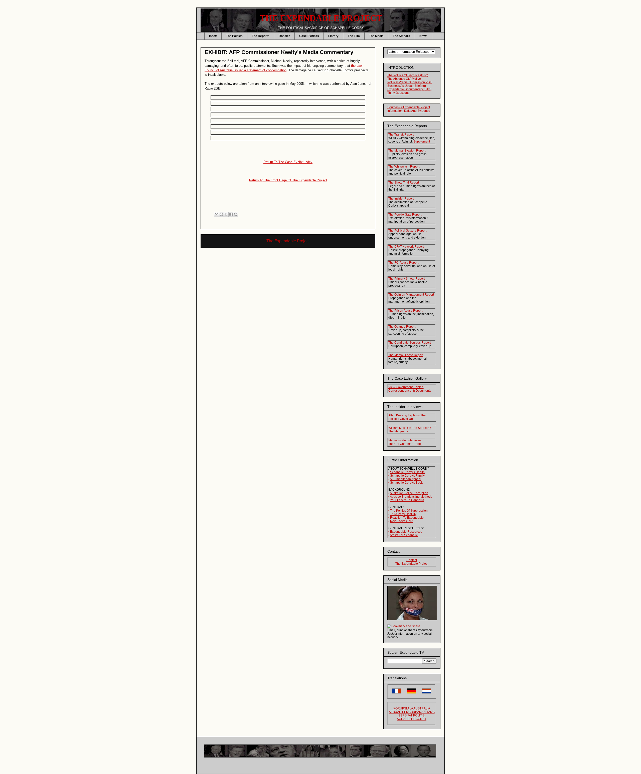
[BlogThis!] (221, 214)
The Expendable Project (287, 241)
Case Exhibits (309, 36)
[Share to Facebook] (230, 214)
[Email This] (216, 214)
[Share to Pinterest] (235, 214)
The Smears (401, 36)
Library (333, 36)
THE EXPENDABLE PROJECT (321, 18)
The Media (376, 36)
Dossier (284, 36)
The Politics (234, 36)
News (423, 36)
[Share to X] (226, 214)
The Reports (260, 36)
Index (213, 36)
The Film (354, 36)
